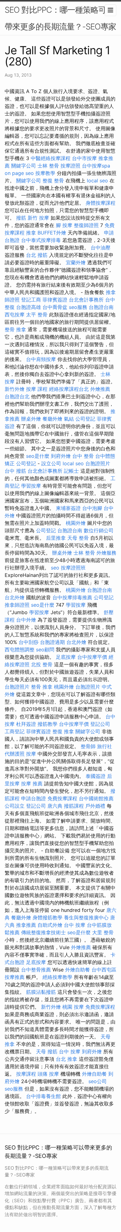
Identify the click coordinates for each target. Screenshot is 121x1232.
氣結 (69, 419)
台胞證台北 (17, 396)
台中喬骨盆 (55, 307)
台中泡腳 (92, 508)
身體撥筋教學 (47, 917)
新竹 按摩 (38, 218)
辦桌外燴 (31, 419)
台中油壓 (100, 247)
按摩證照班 (73, 568)
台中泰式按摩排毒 (41, 240)
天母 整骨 (78, 538)
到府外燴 (61, 456)
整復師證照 (86, 225)
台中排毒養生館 (43, 1096)
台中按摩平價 (92, 657)
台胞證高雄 (28, 307)
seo (55, 568)
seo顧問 (45, 649)
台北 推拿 (66, 1059)
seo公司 (97, 1081)
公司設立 (15, 806)
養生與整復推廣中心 (86, 917)
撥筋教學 (47, 724)
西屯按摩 (15, 314)
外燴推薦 (100, 389)
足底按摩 (66, 657)
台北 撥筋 (36, 255)
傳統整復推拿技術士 (43, 932)
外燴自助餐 (77, 969)
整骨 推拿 (15, 329)
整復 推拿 (63, 731)
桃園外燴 (76, 523)
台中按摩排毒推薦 (72, 597)
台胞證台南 (101, 307)
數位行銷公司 (99, 530)
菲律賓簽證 (55, 300)
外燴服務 (106, 553)
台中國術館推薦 (96, 798)
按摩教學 (45, 173)
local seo (97, 180)
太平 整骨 (36, 314)
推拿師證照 (17, 605)
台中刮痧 (28, 642)
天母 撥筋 (46, 1051)
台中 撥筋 (15, 471)
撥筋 (21, 218)
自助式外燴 (50, 925)
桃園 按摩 (73, 1007)
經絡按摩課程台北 (69, 389)
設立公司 (51, 463)
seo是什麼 (37, 456)
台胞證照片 (97, 463)
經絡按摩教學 (57, 977)
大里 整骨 (103, 932)
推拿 (31, 233)
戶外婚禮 (95, 806)
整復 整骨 (53, 180)
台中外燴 (26, 620)
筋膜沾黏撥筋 (41, 992)
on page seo (19, 173)
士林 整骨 (48, 166)
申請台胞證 (33, 798)
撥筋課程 (74, 806)
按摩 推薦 (32, 783)
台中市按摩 (84, 158)
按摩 (31, 754)
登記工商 (31, 300)
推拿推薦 (26, 925)
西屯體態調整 (19, 649)
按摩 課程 (36, 389)
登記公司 (100, 724)
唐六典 (54, 806)
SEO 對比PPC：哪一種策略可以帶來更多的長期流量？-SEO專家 (60, 18)
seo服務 (78, 307)
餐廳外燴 (52, 419)
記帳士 (71, 471)
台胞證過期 (52, 642)
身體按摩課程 (100, 203)
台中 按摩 (74, 925)
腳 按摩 (64, 225)
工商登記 (15, 731)
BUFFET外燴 (52, 233)
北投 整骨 (41, 664)
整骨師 (88, 746)
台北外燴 (15, 597)
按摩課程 (26, 1074)
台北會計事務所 (86, 300)
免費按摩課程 (62, 798)
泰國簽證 (95, 776)
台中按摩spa (96, 166)
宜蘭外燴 (76, 262)
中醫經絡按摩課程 (50, 158)
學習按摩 (31, 486)
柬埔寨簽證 (68, 508)
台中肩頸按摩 (41, 359)
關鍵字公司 (23, 166)
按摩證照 (70, 166)
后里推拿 (56, 538)
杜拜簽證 (26, 724)
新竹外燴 (15, 389)
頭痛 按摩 (48, 1074)
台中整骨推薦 (36, 969)
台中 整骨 (83, 456)
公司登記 (85, 419)
